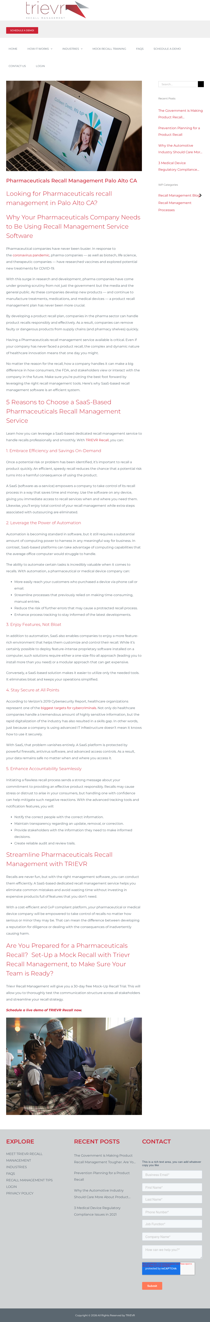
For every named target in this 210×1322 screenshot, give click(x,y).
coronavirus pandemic (31, 255)
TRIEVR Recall (97, 440)
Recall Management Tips (29, 1180)
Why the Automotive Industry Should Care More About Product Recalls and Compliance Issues (180, 149)
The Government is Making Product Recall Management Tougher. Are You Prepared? (180, 115)
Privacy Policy (19, 1193)
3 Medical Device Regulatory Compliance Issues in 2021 (177, 167)
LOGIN (11, 1187)
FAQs (10, 1174)
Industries (16, 1167)
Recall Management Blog (179, 195)
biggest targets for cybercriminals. (69, 708)
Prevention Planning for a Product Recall (179, 131)
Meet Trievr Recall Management (24, 1157)
